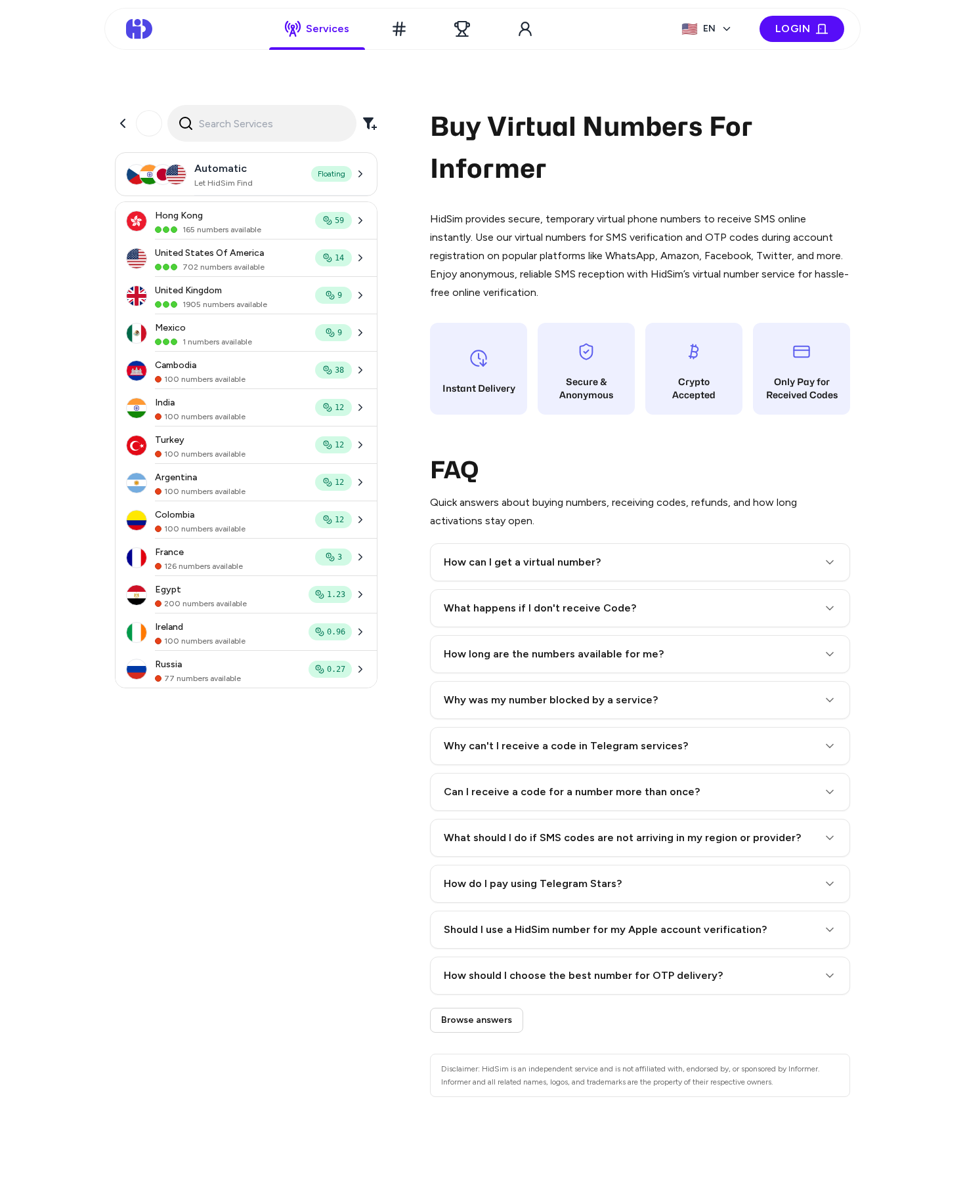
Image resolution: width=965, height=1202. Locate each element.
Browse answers (476, 1020)
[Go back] (123, 123)
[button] (640, 562)
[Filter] (369, 123)
